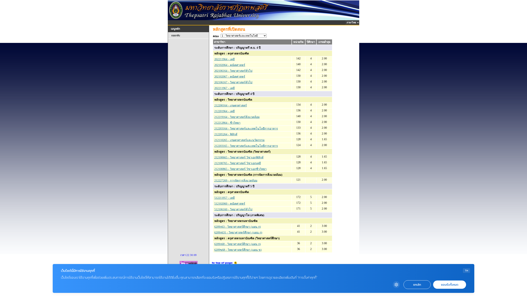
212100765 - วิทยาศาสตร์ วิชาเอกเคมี (237, 163)
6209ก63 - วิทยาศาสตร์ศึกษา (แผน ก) (237, 226)
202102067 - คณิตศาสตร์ (229, 76)
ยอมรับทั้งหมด (449, 285)
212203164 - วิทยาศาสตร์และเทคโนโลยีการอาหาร (246, 128)
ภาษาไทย (352, 22)
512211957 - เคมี (224, 197)
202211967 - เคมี (224, 88)
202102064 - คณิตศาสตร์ (229, 65)
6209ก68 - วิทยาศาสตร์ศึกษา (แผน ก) (237, 244)
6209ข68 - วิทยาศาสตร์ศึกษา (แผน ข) (238, 249)
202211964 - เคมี (224, 59)
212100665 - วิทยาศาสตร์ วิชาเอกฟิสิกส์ (239, 157)
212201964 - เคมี (224, 111)
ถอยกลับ (175, 35)
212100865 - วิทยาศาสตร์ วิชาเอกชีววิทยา (240, 169)
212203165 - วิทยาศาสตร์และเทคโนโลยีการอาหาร (246, 145)
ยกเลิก (417, 285)
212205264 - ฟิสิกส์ (225, 134)
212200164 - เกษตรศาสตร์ (230, 105)
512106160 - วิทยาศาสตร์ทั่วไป (233, 209)
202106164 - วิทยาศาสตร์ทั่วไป (233, 70)
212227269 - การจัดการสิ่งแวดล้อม (235, 180)
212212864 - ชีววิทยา (227, 122)
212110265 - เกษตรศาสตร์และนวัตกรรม (239, 140)
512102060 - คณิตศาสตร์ (229, 203)
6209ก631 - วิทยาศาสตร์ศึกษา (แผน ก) (238, 232)
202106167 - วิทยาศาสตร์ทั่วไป (233, 82)
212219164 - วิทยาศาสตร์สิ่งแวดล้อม (237, 117)
